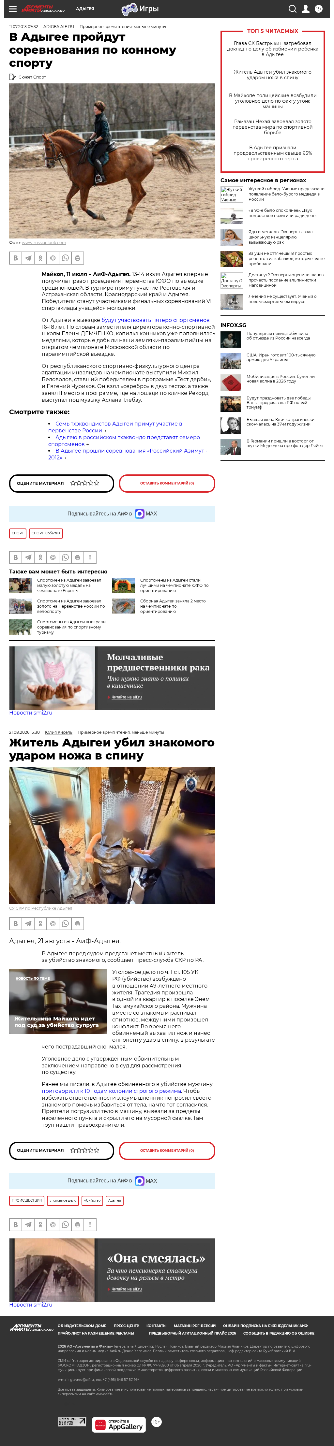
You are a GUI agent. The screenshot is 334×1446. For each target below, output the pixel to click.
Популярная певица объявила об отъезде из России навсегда (278, 335)
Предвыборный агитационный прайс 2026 (192, 1333)
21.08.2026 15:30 (24, 732)
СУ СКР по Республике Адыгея (40, 908)
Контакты (156, 1326)
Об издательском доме (82, 1326)
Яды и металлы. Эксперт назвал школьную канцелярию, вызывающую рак (281, 237)
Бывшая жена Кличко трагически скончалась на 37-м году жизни (280, 422)
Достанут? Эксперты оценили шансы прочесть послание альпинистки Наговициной (286, 280)
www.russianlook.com (44, 242)
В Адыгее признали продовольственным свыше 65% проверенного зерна (273, 153)
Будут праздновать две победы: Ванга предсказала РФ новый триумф (279, 403)
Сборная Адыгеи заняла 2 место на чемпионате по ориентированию (173, 606)
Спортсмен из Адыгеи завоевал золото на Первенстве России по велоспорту (71, 606)
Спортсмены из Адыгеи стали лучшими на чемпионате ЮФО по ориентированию (174, 585)
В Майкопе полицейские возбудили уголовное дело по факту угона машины (273, 101)
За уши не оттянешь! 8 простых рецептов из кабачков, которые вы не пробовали (287, 258)
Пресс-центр (126, 1326)
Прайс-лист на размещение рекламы (96, 1333)
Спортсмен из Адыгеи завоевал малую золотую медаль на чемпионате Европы (69, 585)
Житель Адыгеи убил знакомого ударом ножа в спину (272, 74)
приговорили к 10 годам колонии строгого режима (111, 1091)
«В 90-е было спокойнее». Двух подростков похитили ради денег (283, 213)
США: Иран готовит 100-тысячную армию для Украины (281, 357)
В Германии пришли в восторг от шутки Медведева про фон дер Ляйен (285, 443)
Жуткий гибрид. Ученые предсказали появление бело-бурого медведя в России (287, 194)
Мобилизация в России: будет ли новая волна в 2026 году (281, 378)
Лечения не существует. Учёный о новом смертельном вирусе (283, 299)
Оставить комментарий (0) (167, 483)
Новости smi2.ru (31, 713)
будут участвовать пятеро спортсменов (155, 320)
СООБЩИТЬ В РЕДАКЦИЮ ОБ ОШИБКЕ (278, 1333)
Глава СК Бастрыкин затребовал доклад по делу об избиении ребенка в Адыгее (272, 49)
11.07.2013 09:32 (23, 26)
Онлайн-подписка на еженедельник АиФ (265, 1326)
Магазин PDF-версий (195, 1326)
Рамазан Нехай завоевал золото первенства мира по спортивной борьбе (273, 127)
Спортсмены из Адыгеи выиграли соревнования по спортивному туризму (71, 627)
